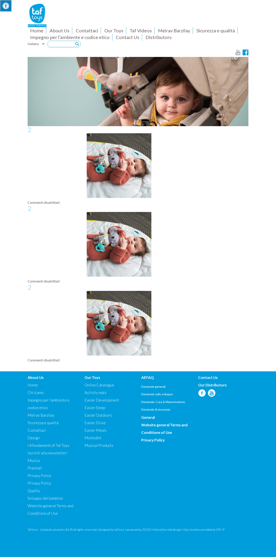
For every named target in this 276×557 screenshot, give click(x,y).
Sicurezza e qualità (215, 30)
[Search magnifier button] (77, 44)
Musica (34, 460)
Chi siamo (36, 392)
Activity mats (96, 392)
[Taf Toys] (37, 15)
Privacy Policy (39, 475)
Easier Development (102, 400)
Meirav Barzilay (174, 30)
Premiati (35, 468)
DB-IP (220, 529)
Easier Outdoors (98, 415)
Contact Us (127, 37)
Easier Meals (96, 430)
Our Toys (113, 30)
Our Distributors (212, 385)
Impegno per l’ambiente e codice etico (70, 37)
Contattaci (87, 30)
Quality (34, 490)
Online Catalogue (99, 385)
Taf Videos (141, 30)
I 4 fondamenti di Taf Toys (48, 445)
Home (36, 30)
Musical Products (99, 445)
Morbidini (93, 437)
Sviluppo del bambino (45, 498)
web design (174, 529)
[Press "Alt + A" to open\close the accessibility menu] (5, 5)
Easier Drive (95, 422)
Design (34, 437)
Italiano (33, 44)
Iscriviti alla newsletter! (47, 452)
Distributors (159, 37)
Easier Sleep (95, 407)
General (148, 417)
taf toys (119, 529)
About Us (59, 30)
